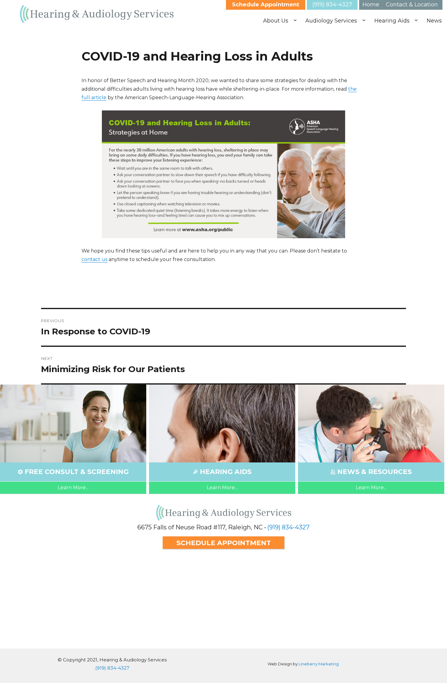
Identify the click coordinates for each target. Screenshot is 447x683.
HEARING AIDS (225, 472)
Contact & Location (412, 4)
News (434, 20)
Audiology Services (331, 20)
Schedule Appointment (265, 4)
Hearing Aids (392, 20)
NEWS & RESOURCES (374, 472)
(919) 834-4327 (332, 4)
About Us (275, 20)
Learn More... (73, 487)
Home (370, 4)
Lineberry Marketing (319, 663)
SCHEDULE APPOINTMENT (223, 543)
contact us (94, 259)
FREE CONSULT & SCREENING (77, 472)
